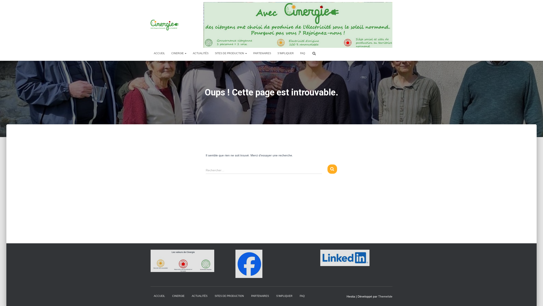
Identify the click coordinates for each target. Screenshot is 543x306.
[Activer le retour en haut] (534, 297)
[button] (185, 53)
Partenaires (262, 53)
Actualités (201, 53)
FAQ (302, 53)
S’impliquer (285, 53)
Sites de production (230, 53)
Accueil (159, 53)
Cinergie (177, 53)
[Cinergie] (165, 25)
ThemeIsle (385, 296)
